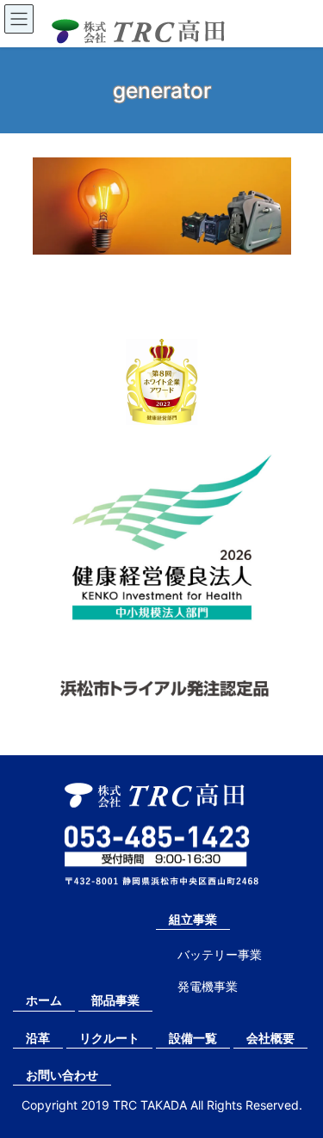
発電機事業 (207, 986)
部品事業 (115, 1000)
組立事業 (193, 919)
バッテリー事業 (219, 954)
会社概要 (270, 1037)
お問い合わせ (62, 1074)
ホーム (44, 1000)
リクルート (109, 1037)
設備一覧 (193, 1037)
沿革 (38, 1037)
